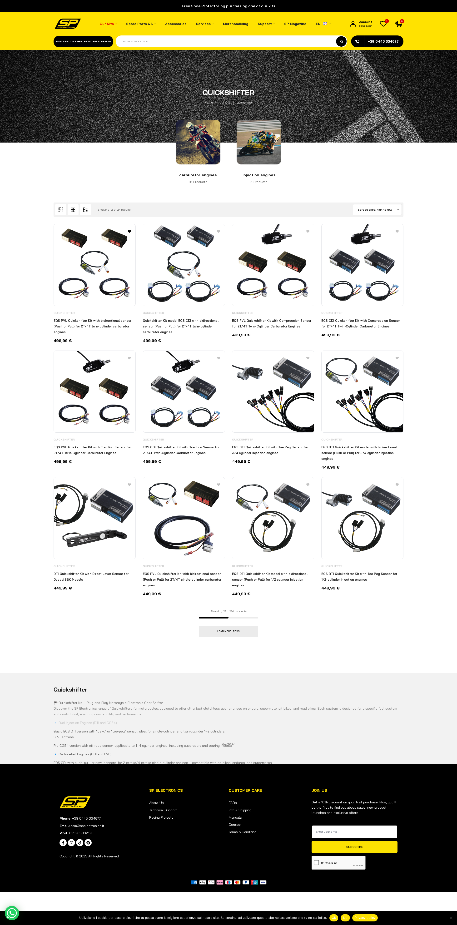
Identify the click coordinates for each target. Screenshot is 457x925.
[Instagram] (71, 842)
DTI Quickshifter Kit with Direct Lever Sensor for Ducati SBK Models (91, 576)
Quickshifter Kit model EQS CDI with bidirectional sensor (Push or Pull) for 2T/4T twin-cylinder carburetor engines (181, 326)
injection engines (259, 175)
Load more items (228, 631)
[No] (451, 917)
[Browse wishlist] (129, 231)
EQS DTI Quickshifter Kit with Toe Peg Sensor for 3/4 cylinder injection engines (270, 450)
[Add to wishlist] (218, 231)
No (345, 918)
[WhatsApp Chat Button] (12, 913)
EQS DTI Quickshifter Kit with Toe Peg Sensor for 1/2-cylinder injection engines (359, 576)
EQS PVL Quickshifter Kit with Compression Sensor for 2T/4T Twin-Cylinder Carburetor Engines (271, 323)
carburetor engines (198, 175)
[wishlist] (383, 24)
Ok (334, 918)
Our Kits (224, 102)
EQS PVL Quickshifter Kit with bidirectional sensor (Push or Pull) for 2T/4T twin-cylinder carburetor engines (92, 326)
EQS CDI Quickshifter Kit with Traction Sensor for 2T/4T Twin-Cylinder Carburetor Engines (181, 450)
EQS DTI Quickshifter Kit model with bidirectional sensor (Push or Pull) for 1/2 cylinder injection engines (270, 579)
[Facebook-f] (63, 842)
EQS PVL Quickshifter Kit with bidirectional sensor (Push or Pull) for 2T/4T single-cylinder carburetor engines (182, 579)
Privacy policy (365, 918)
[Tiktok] (79, 842)
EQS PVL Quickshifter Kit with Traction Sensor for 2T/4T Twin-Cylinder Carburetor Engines (92, 450)
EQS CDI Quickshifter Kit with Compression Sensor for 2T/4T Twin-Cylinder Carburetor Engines (360, 323)
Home (208, 102)
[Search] (341, 41)
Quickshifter (64, 313)
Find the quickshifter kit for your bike (83, 41)
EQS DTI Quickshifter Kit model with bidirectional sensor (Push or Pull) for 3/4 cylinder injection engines (359, 452)
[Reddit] (88, 842)
